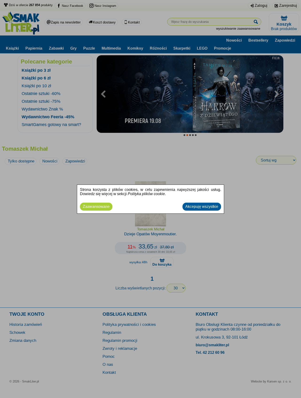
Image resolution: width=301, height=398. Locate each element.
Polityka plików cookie (146, 194)
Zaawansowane (96, 207)
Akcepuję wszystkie (201, 207)
